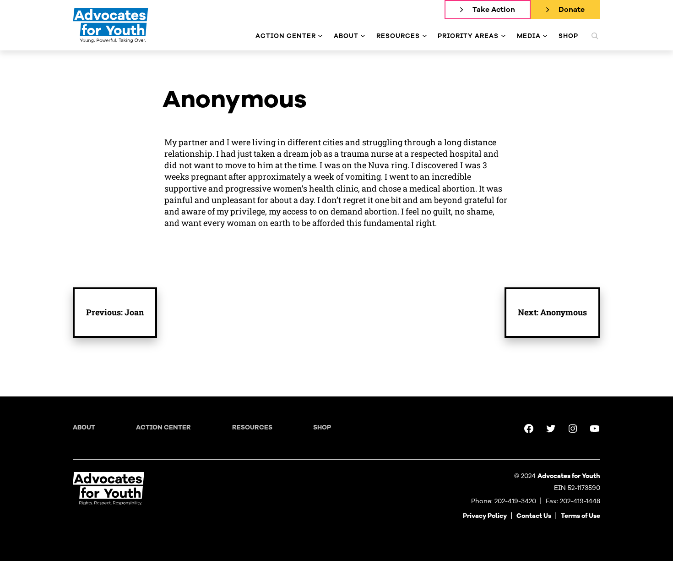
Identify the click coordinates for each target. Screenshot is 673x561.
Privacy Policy (485, 516)
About (84, 427)
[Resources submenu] (424, 35)
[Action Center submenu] (320, 35)
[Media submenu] (545, 35)
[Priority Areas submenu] (503, 35)
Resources (252, 427)
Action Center (163, 427)
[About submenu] (362, 35)
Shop (322, 427)
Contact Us (533, 516)
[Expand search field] (594, 35)
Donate (572, 10)
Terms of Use (580, 516)
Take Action (493, 10)
